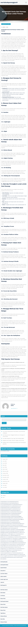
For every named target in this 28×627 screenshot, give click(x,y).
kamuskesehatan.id (22, 542)
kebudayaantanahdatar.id (5, 529)
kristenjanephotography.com (13, 554)
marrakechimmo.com (5, 541)
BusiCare (18, 625)
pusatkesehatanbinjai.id (14, 514)
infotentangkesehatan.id (5, 542)
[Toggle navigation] (26, 2)
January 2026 (5, 473)
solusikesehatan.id (4, 501)
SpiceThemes (23, 625)
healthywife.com (4, 539)
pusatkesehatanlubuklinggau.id (18, 519)
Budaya (4, 495)
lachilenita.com (3, 551)
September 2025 (6, 481)
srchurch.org (3, 555)
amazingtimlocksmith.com (17, 539)
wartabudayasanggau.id (20, 529)
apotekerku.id (3, 525)
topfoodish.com (12, 547)
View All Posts (13, 408)
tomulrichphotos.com (20, 548)
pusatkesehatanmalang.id (14, 520)
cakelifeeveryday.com (21, 544)
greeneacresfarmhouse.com (20, 536)
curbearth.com (21, 545)
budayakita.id (11, 526)
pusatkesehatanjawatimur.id (6, 506)
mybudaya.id (13, 529)
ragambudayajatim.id (5, 526)
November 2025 (6, 477)
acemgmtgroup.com (11, 536)
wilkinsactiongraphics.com (15, 535)
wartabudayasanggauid (9, 2)
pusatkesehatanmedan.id (5, 514)
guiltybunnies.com (4, 536)
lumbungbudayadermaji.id (5, 528)
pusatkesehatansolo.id (5, 520)
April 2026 (5, 467)
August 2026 (5, 459)
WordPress (11, 625)
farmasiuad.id (13, 525)
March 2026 (5, 469)
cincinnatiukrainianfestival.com (6, 538)
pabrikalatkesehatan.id (14, 503)
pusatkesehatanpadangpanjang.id (7, 517)
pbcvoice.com (9, 539)
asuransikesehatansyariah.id (13, 501)
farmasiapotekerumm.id (5, 544)
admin (4, 27)
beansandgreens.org (4, 545)
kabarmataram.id (13, 544)
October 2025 (5, 479)
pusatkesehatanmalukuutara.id (16, 511)
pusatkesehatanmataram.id (6, 522)
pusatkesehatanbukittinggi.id (16, 516)
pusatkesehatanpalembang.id (6, 519)
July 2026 (4, 461)
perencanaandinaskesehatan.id (6, 504)
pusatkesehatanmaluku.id (5, 511)
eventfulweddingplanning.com (6, 550)
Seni (7, 27)
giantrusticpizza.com (9, 555)
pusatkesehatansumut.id (16, 506)
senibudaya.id (16, 526)
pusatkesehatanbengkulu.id (15, 510)
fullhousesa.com (16, 538)
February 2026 (5, 471)
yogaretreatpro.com (4, 554)
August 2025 (5, 483)
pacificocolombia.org (5, 547)
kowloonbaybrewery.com (17, 550)
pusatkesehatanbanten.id (17, 504)
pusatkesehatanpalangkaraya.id (18, 523)
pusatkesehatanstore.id (5, 503)
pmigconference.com (5, 548)
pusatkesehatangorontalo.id (6, 513)
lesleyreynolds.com (12, 548)
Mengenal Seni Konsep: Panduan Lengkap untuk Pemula (13, 440)
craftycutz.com (22, 532)
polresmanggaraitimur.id (13, 541)
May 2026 (4, 465)
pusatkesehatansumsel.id (15, 507)
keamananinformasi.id (12, 557)
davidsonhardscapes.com (5, 535)
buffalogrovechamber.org (5, 532)
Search (3, 416)
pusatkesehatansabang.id (16, 513)
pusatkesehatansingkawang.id (6, 523)
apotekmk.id (8, 525)
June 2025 (5, 487)
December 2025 (6, 475)
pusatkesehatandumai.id (18, 517)
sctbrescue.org (22, 554)
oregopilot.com (14, 551)
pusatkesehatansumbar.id (5, 507)
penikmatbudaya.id (23, 526)
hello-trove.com (18, 547)
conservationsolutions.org (13, 545)
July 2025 (4, 485)
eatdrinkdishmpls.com (14, 532)
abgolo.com (9, 551)
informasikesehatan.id (14, 542)
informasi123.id (3, 558)
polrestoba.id (20, 541)
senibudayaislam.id (14, 528)
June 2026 (5, 463)
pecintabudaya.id (20, 525)
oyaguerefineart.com (23, 538)
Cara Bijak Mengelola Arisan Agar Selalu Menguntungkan (13, 438)
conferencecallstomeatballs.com (20, 555)
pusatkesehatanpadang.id (5, 516)
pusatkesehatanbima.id (15, 522)
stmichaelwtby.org (4, 557)
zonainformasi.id (19, 557)
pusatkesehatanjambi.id (5, 510)
